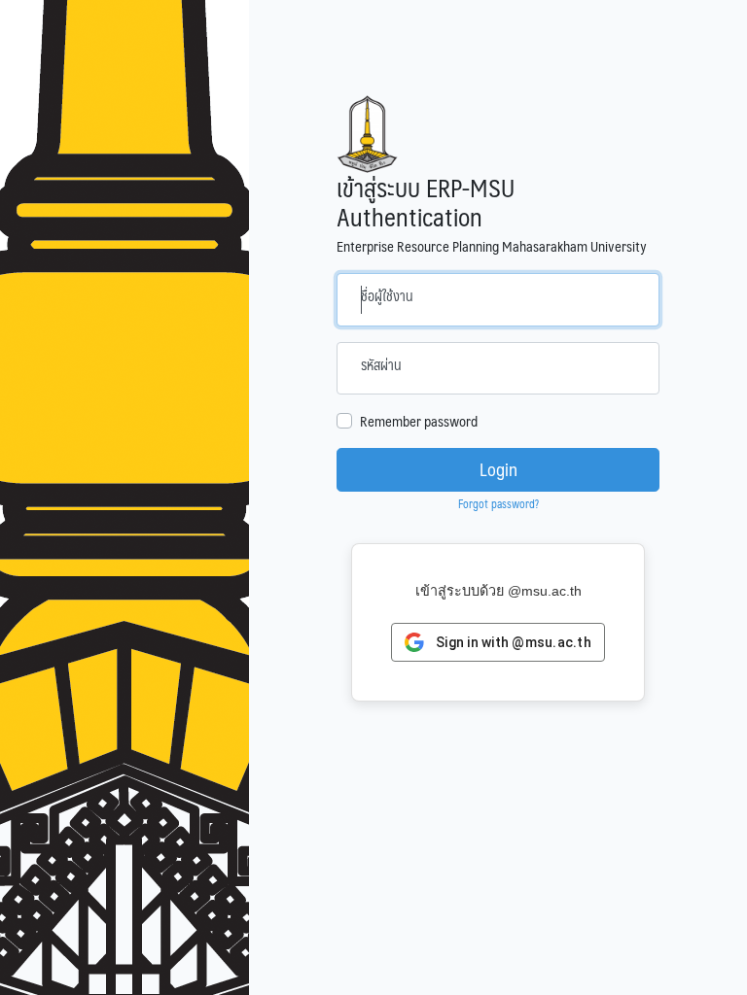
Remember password (419, 421)
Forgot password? (498, 504)
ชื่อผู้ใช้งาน (387, 295)
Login (498, 469)
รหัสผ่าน (381, 364)
